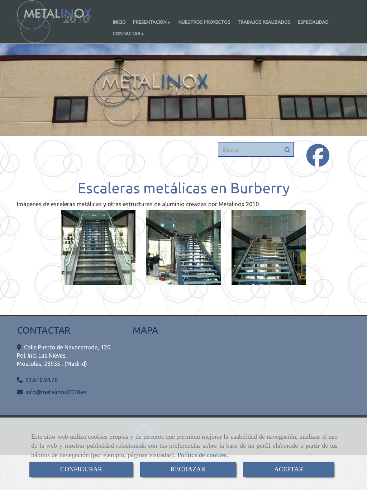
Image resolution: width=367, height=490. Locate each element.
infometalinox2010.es (56, 392)
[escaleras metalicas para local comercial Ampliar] (98, 247)
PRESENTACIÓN (150, 21)
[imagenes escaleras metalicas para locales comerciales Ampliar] (269, 247)
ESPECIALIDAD (313, 21)
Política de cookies (202, 454)
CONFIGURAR (81, 469)
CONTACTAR (127, 33)
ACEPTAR (288, 469)
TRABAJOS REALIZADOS (264, 21)
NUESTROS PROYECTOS (204, 21)
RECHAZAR (188, 469)
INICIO (119, 21)
